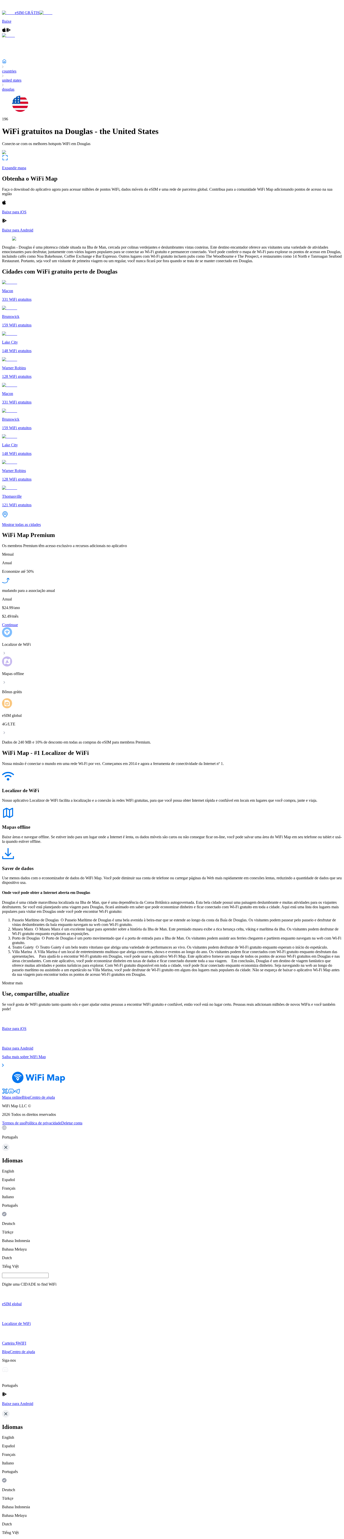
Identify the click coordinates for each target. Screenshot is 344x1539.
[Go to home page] (19, 8)
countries (9, 71)
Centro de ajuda (42, 1097)
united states (11, 80)
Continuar (10, 625)
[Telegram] (17, 1093)
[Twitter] (5, 1093)
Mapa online (12, 1097)
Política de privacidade (43, 1123)
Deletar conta (71, 1123)
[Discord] (11, 1093)
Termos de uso (13, 1123)
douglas (8, 89)
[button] (172, 1132)
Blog (26, 1097)
